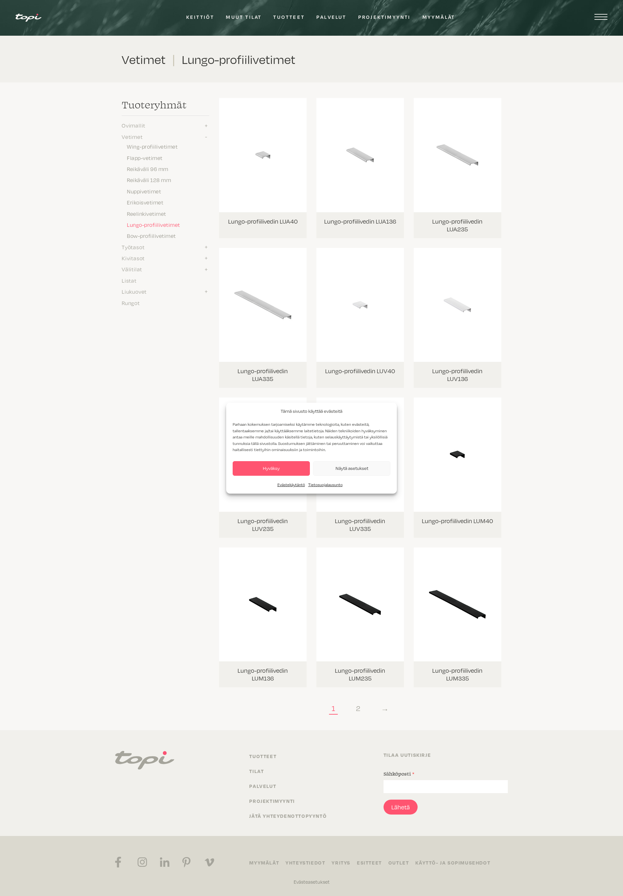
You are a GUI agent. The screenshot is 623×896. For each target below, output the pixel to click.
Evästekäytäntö (291, 484)
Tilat (256, 771)
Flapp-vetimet (145, 157)
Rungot (131, 302)
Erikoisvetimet (145, 202)
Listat (129, 280)
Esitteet (369, 862)
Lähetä (400, 807)
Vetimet (132, 136)
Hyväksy (271, 468)
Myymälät (438, 17)
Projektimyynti (384, 17)
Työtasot (133, 247)
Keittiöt (200, 17)
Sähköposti (399, 773)
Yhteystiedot (305, 862)
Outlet (398, 862)
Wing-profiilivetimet (152, 146)
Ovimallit (133, 125)
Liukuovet (134, 291)
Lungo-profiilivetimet (153, 224)
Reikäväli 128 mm (149, 179)
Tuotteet (289, 17)
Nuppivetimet (144, 191)
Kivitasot (133, 258)
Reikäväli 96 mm (147, 168)
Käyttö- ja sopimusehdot (452, 862)
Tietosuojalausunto (325, 484)
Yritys (341, 862)
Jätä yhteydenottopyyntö (288, 816)
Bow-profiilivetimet (151, 235)
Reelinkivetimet (146, 213)
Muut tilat (244, 17)
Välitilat (132, 269)
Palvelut (331, 17)
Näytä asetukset (352, 468)
